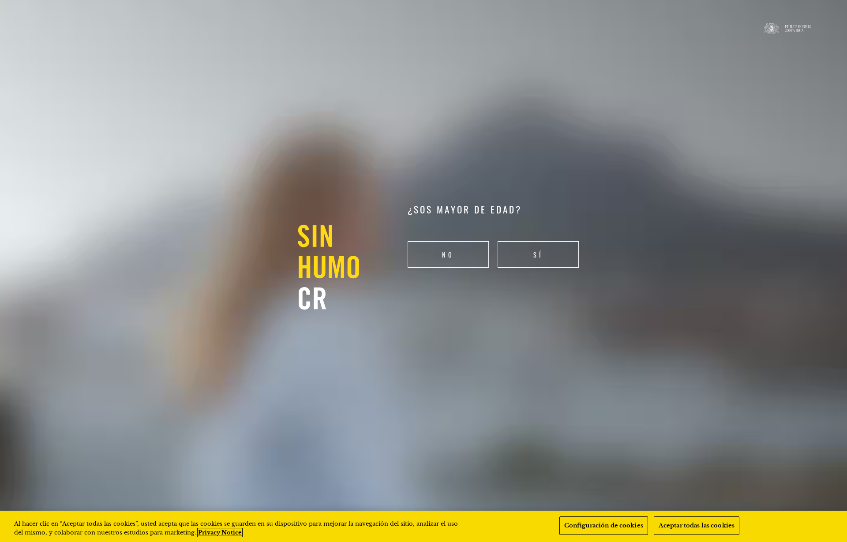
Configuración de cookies (603, 525)
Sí (538, 254)
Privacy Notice (220, 532)
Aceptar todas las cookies (697, 525)
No (448, 254)
